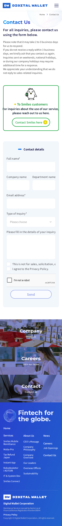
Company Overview (28, 456)
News (46, 435)
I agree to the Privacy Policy (30, 269)
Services (8, 435)
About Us (28, 435)
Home (42, 14)
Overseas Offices (32, 468)
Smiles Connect (11, 481)
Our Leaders (29, 462)
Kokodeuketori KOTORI (10, 469)
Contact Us (54, 14)
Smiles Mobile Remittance (11, 443)
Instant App (9, 462)
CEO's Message (31, 441)
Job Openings (50, 448)
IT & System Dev (11, 475)
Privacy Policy (10, 514)
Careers (47, 443)
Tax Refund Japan (9, 456)
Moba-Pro (8, 449)
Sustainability (30, 473)
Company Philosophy (29, 448)
